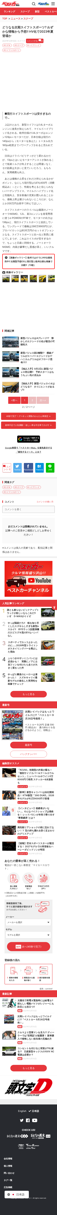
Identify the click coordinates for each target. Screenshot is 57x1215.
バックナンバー (28, 754)
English (22, 1110)
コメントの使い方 (45, 501)
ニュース (16, 18)
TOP (4, 18)
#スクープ (19, 45)
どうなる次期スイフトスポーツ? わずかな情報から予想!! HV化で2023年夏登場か (27, 31)
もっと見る (28, 694)
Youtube (34, 1120)
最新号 (28, 744)
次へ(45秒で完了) (28, 946)
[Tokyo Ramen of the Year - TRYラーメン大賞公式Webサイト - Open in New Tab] (28, 1147)
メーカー (10, 916)
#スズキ (7, 45)
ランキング (9, 11)
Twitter (22, 1120)
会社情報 (8, 1159)
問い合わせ (9, 1173)
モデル (9, 929)
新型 (37, 11)
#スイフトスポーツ (11, 50)
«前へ (14, 400)
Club (43, 4)
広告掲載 (8, 1187)
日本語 (35, 1110)
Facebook (28, 1120)
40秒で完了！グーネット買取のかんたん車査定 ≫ (28, 416)
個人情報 (8, 1166)
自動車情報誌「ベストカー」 (10, 3)
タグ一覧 (8, 1180)
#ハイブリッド (33, 45)
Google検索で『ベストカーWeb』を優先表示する (28, 447)
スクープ (25, 11)
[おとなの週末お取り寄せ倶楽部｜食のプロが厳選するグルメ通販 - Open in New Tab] (17, 1136)
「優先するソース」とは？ (28, 451)
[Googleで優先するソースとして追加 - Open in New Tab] (28, 439)
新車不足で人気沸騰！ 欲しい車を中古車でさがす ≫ (28, 425)
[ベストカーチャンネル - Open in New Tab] (28, 579)
